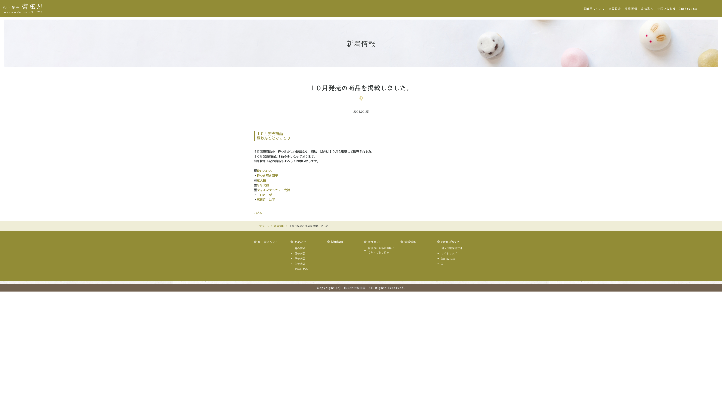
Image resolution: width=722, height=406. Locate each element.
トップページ (261, 226)
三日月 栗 (264, 195)
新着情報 (279, 226)
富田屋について (594, 8)
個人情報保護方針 (451, 248)
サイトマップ (449, 253)
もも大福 (263, 185)
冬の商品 (300, 263)
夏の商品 (300, 253)
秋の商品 (300, 258)
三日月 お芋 (266, 199)
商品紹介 (615, 8)
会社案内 (647, 8)
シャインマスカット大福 (273, 190)
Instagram (689, 8)
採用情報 (631, 8)
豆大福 (261, 180)
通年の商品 (301, 269)
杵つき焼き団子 (267, 175)
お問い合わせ (666, 8)
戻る (258, 213)
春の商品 (300, 248)
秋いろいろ (264, 171)
